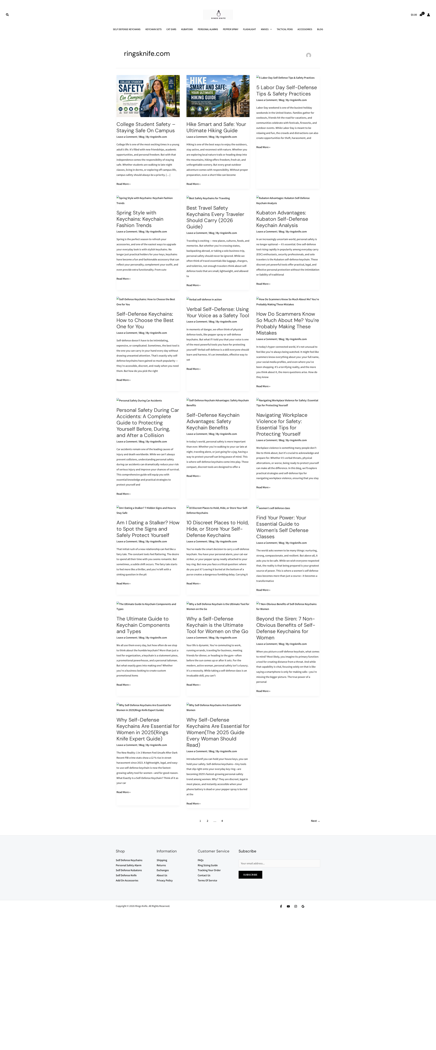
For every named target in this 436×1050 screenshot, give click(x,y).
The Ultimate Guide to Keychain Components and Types (143, 625)
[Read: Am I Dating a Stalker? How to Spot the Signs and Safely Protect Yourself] (148, 510)
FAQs (201, 860)
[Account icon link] (428, 14)
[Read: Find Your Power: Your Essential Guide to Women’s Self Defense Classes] (273, 508)
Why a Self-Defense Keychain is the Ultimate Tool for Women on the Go (217, 625)
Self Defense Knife (126, 875)
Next (315, 821)
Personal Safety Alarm (128, 865)
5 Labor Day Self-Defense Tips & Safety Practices (286, 90)
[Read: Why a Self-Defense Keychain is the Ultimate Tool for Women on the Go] (218, 606)
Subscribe (250, 874)
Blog (141, 137)
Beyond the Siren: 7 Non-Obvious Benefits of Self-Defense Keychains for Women (285, 628)
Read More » (123, 183)
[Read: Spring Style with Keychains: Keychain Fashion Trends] (148, 200)
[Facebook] (281, 906)
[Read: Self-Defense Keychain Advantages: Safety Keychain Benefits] (218, 402)
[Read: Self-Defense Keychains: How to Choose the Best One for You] (148, 301)
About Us (162, 875)
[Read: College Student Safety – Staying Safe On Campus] (148, 96)
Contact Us (204, 875)
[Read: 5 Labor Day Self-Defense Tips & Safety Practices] (285, 77)
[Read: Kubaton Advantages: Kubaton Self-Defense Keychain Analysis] (288, 200)
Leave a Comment (126, 137)
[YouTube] (288, 906)
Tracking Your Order (209, 870)
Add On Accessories (127, 880)
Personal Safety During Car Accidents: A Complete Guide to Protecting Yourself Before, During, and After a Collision (147, 423)
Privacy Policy (165, 880)
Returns (161, 865)
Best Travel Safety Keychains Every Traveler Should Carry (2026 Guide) (215, 217)
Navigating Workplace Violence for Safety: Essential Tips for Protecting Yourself (281, 424)
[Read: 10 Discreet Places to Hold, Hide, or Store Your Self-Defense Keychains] (218, 510)
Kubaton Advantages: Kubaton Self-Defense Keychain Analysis (282, 219)
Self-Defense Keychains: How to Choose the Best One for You (145, 320)
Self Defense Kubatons (129, 870)
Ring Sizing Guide (208, 865)
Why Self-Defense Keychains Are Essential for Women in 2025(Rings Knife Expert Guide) (148, 729)
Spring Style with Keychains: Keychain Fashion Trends (139, 219)
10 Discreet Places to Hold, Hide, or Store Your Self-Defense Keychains (217, 528)
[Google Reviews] (303, 906)
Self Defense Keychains (129, 860)
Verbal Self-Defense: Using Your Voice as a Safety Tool (217, 312)
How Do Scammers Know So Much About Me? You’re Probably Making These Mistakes (287, 323)
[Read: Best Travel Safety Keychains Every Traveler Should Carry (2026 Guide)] (208, 198)
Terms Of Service (207, 880)
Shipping (162, 860)
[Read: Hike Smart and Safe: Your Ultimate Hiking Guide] (218, 96)
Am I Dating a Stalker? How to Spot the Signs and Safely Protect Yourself (148, 528)
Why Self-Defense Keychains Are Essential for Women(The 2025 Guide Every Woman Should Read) (218, 732)
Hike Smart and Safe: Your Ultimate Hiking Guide (216, 127)
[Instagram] (295, 906)
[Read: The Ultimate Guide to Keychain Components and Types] (148, 606)
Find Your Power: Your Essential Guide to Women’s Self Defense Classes (282, 527)
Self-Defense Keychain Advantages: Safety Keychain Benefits (212, 421)
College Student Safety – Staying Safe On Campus (145, 127)
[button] (7, 15)
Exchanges (163, 870)
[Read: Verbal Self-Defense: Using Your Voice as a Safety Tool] (204, 299)
